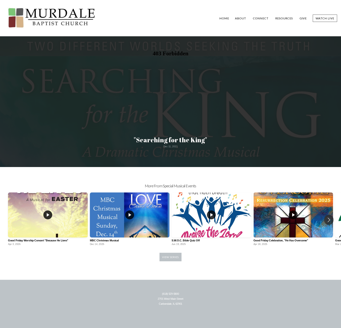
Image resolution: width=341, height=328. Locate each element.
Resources (284, 18)
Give (303, 18)
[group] (48, 219)
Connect (261, 18)
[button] (328, 220)
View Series (170, 257)
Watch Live (325, 18)
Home (224, 18)
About (241, 18)
